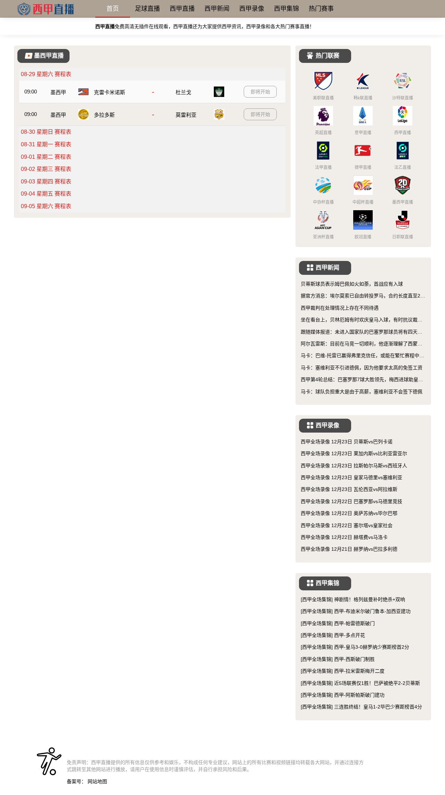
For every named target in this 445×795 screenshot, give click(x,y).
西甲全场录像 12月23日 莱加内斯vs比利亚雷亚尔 (354, 453)
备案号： (76, 781)
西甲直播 (182, 8)
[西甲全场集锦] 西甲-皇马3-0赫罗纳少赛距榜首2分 (355, 647)
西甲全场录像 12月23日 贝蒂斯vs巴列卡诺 (347, 441)
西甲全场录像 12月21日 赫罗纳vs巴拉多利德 (349, 549)
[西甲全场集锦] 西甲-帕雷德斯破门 (338, 623)
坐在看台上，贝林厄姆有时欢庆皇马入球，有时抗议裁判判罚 (361, 320)
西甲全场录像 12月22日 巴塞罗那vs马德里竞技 (351, 501)
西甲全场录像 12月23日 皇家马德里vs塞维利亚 (351, 477)
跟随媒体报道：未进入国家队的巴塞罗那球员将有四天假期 (361, 332)
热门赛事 (321, 8)
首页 (112, 8)
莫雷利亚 (186, 115)
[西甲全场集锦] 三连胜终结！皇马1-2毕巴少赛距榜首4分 (361, 707)
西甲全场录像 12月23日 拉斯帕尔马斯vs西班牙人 (354, 465)
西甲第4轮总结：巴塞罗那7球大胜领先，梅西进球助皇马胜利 (362, 380)
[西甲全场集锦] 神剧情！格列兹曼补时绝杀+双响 (353, 599)
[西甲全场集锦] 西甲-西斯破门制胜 (338, 659)
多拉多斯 (104, 115)
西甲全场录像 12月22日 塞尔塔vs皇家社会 (347, 525)
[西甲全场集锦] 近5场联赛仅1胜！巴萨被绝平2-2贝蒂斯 (360, 683)
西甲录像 (251, 8)
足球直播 (147, 8)
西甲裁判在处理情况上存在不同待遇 (340, 308)
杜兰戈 (183, 92)
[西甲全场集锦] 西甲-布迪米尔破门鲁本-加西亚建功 (356, 611)
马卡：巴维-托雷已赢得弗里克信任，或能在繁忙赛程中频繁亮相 (362, 356)
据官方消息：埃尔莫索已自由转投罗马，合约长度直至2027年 (363, 296)
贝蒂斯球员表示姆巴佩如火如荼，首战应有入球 (352, 284)
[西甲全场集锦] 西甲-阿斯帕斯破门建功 (343, 695)
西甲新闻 (216, 8)
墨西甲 (58, 92)
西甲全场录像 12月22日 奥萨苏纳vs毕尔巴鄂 (349, 513)
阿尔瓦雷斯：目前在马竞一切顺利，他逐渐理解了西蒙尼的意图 (361, 344)
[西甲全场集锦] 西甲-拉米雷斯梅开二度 (343, 671)
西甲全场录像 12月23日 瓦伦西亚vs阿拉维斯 (349, 489)
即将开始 (260, 92)
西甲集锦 (286, 8)
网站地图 (97, 781)
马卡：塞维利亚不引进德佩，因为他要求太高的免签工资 (361, 367)
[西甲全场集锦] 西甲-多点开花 (333, 635)
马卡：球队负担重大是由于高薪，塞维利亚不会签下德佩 (361, 391)
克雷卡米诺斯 (109, 92)
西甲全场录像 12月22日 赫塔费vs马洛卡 (344, 537)
